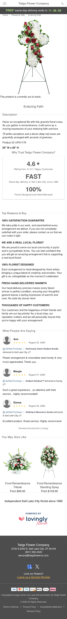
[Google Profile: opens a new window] (29, 566)
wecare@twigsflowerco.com (33, 555)
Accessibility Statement (51, 607)
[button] (60, 611)
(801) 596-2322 (33, 552)
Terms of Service (11, 607)
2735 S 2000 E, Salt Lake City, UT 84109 (33, 548)
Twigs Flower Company (34, 3)
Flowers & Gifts (18, 14)
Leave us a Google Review (33, 577)
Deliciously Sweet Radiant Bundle (42, 348)
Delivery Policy (34, 611)
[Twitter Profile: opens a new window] (37, 566)
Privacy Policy (29, 607)
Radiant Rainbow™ (35, 380)
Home (5, 14)
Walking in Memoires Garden (40, 412)
